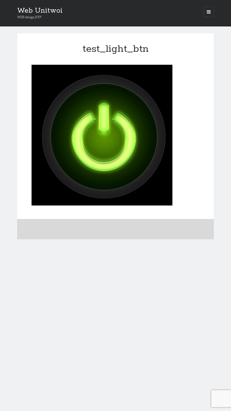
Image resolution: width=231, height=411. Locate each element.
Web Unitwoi (40, 10)
